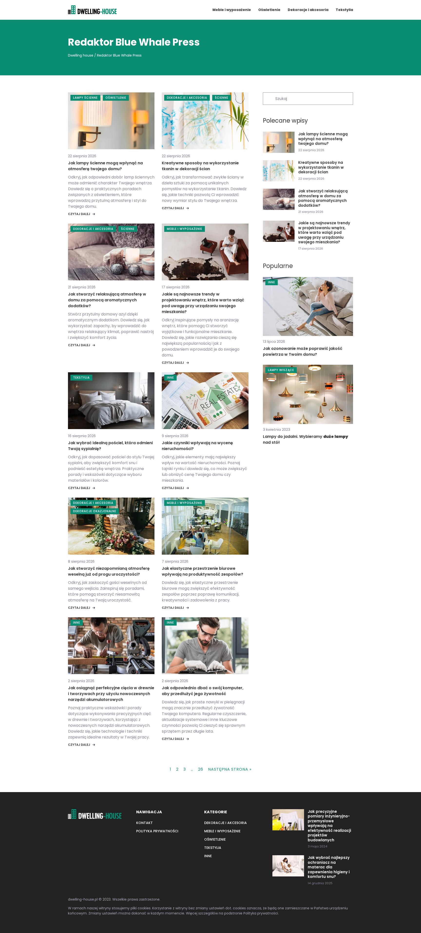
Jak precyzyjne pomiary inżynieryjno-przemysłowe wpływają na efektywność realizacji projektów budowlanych (329, 826)
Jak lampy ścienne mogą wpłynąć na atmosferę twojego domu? (105, 166)
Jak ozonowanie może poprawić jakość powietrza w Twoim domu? (302, 351)
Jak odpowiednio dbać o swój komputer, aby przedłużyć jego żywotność (202, 691)
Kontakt (144, 822)
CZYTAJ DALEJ (79, 214)
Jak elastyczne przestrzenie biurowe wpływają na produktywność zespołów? (202, 571)
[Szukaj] (269, 98)
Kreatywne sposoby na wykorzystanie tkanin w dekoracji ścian (200, 166)
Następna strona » (229, 769)
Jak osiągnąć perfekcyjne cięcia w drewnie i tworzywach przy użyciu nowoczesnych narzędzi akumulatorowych (111, 693)
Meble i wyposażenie (231, 9)
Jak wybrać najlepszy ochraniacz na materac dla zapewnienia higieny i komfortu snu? (329, 867)
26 (200, 769)
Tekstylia (344, 9)
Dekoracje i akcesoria (308, 9)
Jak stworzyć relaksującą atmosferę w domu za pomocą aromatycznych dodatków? (107, 300)
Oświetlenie (269, 9)
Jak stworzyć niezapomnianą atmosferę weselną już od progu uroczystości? (109, 571)
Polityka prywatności (157, 831)
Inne (208, 856)
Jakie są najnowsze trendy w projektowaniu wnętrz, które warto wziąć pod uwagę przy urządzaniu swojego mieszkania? (203, 302)
